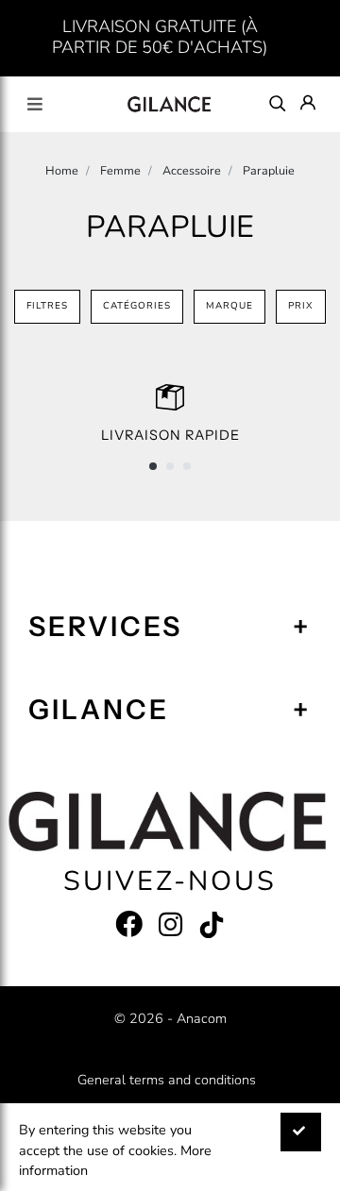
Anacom (202, 1018)
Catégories (137, 305)
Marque (229, 305)
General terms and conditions (166, 1079)
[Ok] (300, 1132)
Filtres (47, 305)
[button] (153, 466)
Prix (301, 305)
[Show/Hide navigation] (35, 104)
